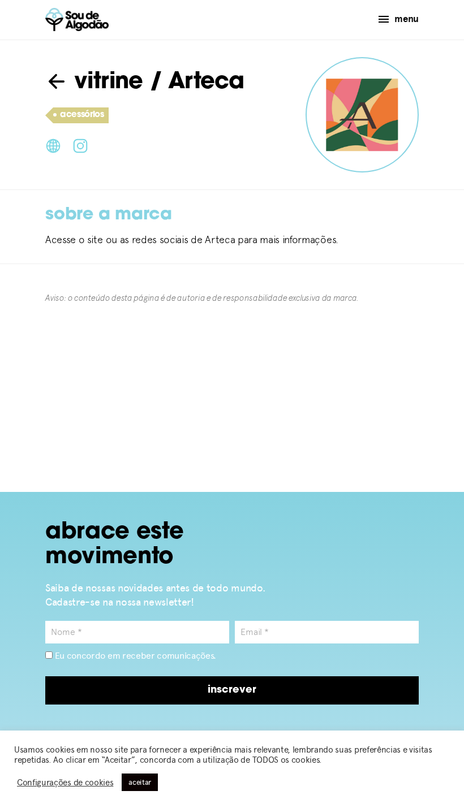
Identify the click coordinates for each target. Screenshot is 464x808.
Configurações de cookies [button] (65, 782)
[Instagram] (80, 144)
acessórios (82, 115)
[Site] (53, 144)
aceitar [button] (139, 782)
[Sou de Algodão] (77, 19)
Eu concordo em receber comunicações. (134, 655)
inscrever (232, 690)
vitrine (105, 82)
